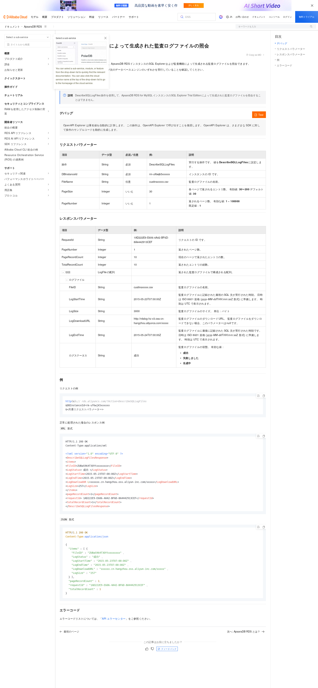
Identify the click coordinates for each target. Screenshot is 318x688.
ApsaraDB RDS (33, 26)
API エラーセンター (114, 618)
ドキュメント (12, 26)
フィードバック (168, 648)
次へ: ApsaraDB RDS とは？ (243, 631)
